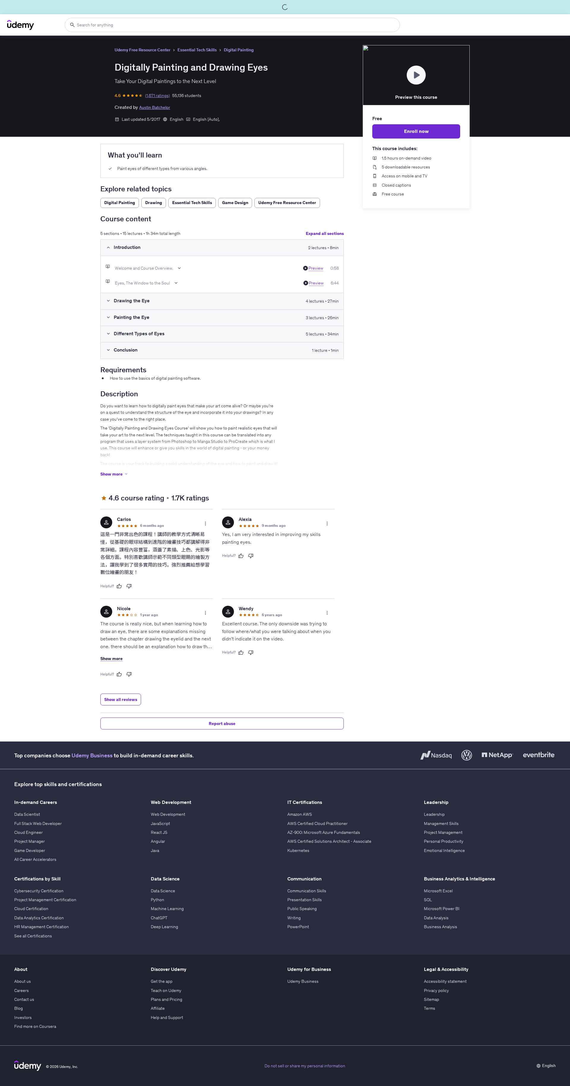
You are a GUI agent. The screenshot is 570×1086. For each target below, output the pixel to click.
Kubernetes (298, 850)
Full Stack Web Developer (38, 823)
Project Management (443, 832)
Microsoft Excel (438, 890)
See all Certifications (33, 936)
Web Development (168, 814)
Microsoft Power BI (442, 908)
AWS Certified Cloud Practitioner (317, 823)
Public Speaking (302, 908)
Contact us (24, 999)
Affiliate (158, 1008)
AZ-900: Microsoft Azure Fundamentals (323, 832)
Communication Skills (306, 890)
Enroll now (416, 131)
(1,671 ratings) (157, 95)
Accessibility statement (445, 981)
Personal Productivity (443, 841)
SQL (428, 899)
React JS (159, 832)
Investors (23, 1017)
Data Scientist (27, 814)
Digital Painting (239, 50)
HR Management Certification (41, 926)
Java (155, 850)
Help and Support (167, 1017)
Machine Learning (167, 908)
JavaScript (160, 823)
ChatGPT (159, 917)
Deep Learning (164, 926)
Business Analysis (440, 926)
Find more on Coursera (35, 1026)
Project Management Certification (45, 899)
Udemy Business (92, 755)
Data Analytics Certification (39, 917)
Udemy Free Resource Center (142, 50)
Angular (158, 841)
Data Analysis (436, 917)
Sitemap (431, 999)
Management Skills (441, 823)
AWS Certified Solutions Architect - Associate (329, 841)
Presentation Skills (304, 899)
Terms (429, 1008)
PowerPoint (298, 926)
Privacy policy (436, 990)
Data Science (163, 890)
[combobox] (232, 25)
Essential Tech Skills (197, 50)
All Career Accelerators (35, 859)
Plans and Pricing (166, 999)
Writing (294, 917)
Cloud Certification (31, 908)
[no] (129, 586)
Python (157, 899)
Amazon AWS (299, 814)
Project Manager (29, 841)
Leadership (434, 814)
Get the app (161, 981)
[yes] (119, 586)
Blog (18, 1008)
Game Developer (29, 850)
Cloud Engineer (28, 832)
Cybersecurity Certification (39, 890)
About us (22, 981)
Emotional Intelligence (444, 850)
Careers (21, 990)
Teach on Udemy (166, 990)
